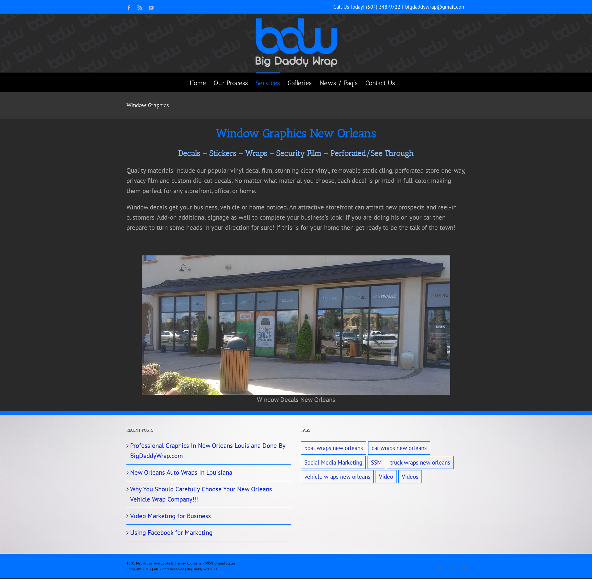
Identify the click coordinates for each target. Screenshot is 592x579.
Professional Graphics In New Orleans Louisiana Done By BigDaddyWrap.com (207, 450)
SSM (376, 462)
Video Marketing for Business (170, 516)
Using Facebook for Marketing (171, 532)
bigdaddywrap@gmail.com (435, 6)
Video (386, 476)
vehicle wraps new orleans (337, 476)
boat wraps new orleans (333, 448)
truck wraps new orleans (420, 462)
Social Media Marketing (333, 462)
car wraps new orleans (399, 448)
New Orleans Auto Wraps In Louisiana (181, 472)
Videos (410, 476)
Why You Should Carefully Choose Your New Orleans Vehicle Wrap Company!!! (201, 494)
